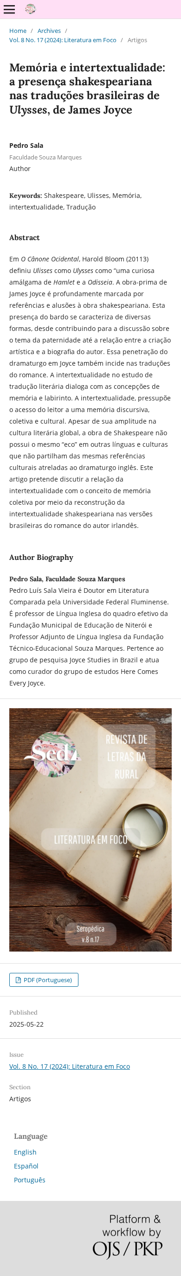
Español (26, 1166)
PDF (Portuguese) (47, 980)
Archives (49, 30)
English (25, 1152)
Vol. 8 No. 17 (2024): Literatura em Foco (62, 40)
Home (17, 30)
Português (29, 1179)
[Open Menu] (9, 9)
